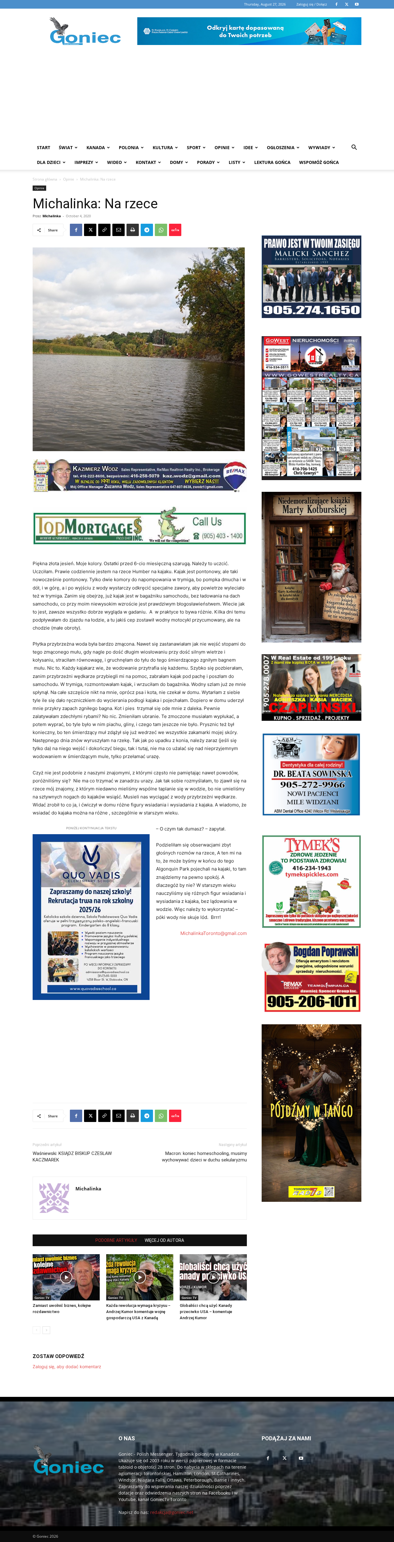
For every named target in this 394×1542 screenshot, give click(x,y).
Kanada (95, 147)
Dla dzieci (49, 162)
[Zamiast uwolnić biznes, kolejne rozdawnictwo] (66, 1277)
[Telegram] (147, 230)
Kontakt (146, 162)
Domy (176, 162)
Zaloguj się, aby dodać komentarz (67, 1366)
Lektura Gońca (272, 162)
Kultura (163, 147)
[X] (90, 230)
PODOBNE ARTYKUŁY (116, 1240)
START (43, 147)
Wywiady (319, 147)
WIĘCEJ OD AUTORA (164, 1240)
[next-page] (46, 1330)
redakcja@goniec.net (171, 1512)
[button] (354, 148)
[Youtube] (301, 1458)
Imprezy (83, 162)
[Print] (133, 230)
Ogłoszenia (281, 147)
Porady (206, 162)
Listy (234, 162)
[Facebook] (76, 230)
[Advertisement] (197, 94)
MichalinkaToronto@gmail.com (213, 933)
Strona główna (45, 179)
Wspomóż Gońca (319, 162)
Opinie (222, 147)
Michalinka (51, 216)
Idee (248, 147)
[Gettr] (175, 230)
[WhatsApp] (161, 230)
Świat (66, 147)
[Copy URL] (104, 230)
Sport (194, 147)
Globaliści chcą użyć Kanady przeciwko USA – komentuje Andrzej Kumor (206, 1311)
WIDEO (114, 162)
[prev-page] (36, 1330)
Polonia (129, 147)
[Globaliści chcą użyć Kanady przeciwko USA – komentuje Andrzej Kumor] (213, 1277)
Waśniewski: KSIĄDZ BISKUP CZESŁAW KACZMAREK (72, 1157)
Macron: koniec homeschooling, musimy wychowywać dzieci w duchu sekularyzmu (204, 1157)
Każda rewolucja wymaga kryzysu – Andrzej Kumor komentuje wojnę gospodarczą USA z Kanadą (138, 1311)
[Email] (118, 230)
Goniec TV (41, 1297)
